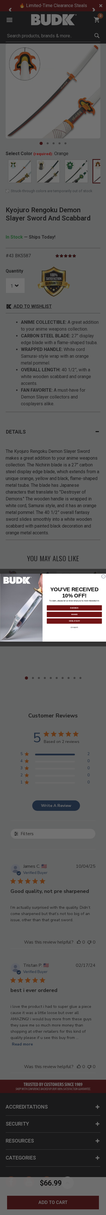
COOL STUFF (74, 621)
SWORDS (74, 607)
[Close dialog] (103, 576)
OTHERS (74, 627)
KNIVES (74, 614)
